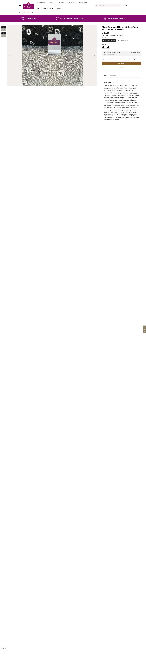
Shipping (110, 35)
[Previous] (10, 55)
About (59, 8)
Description (113, 75)
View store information (135, 52)
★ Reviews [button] (144, 329)
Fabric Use (52, 3)
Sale (38, 8)
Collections (61, 3)
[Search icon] (118, 5)
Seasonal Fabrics (48, 8)
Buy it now (122, 68)
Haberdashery (82, 3)
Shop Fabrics (41, 3)
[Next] (94, 55)
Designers (71, 3)
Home (20, 12)
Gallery (106, 75)
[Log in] (122, 5)
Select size (104, 37)
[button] (20, 5)
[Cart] (126, 5)
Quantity (104, 44)
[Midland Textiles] (28, 5)
